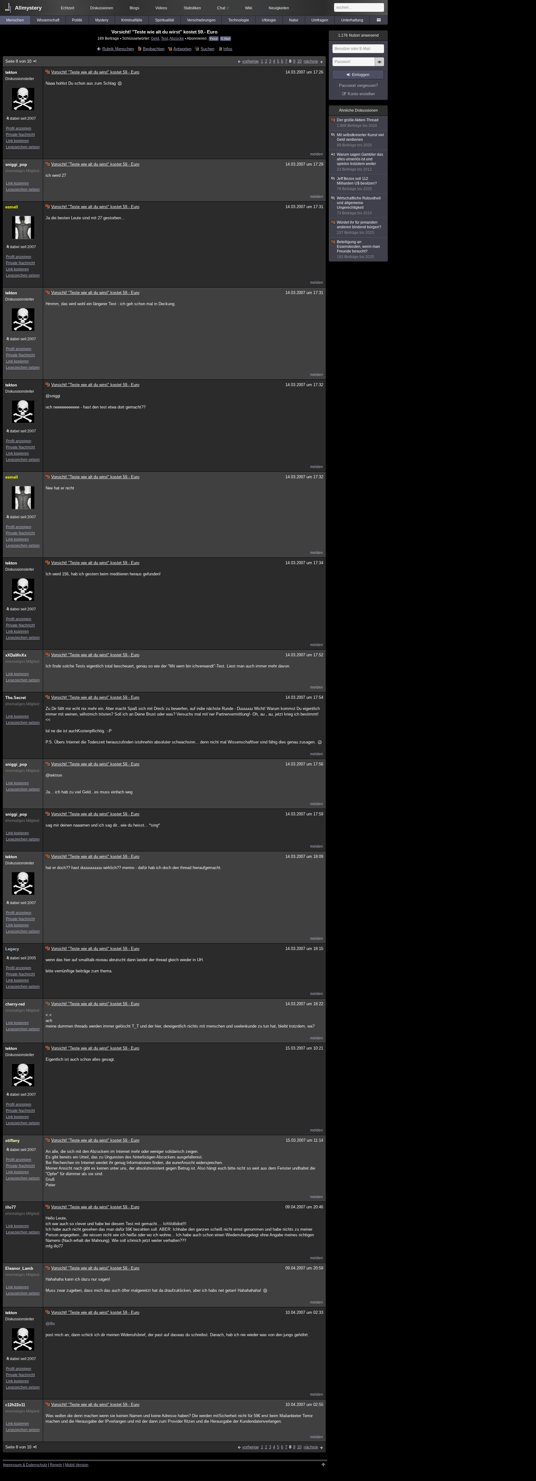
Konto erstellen (361, 93)
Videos (161, 8)
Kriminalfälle (131, 20)
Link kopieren (17, 141)
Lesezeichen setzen (23, 147)
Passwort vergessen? (358, 85)
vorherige (250, 61)
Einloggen (360, 75)
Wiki (248, 8)
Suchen (207, 49)
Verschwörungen (201, 20)
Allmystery (28, 8)
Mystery (101, 20)
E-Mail (225, 38)
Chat (223, 8)
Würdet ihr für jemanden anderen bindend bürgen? (359, 227)
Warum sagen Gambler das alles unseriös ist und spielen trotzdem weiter (360, 162)
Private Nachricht (20, 134)
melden (316, 154)
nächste (311, 61)
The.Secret (15, 697)
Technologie (238, 20)
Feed (213, 38)
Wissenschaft (48, 20)
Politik (77, 20)
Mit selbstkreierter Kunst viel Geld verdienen (360, 140)
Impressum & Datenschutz (25, 1465)
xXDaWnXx (15, 655)
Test (164, 38)
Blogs (134, 8)
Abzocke (176, 38)
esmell (11, 207)
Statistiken (192, 8)
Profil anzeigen (18, 128)
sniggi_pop (16, 164)
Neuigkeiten (279, 8)
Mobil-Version (76, 1465)
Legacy (12, 949)
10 (299, 61)
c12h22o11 (15, 1405)
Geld (155, 38)
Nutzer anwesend (358, 35)
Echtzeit (67, 8)
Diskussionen (101, 8)
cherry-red (15, 1004)
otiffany (12, 1140)
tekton (11, 72)
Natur (293, 20)
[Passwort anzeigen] (379, 65)
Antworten (182, 49)
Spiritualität (164, 20)
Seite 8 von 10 (18, 61)
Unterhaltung (352, 20)
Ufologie (269, 20)
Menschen (15, 20)
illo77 (10, 1207)
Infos (227, 49)
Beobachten (153, 49)
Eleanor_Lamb (19, 1268)
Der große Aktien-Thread (357, 123)
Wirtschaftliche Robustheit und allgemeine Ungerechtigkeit (359, 205)
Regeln (56, 1465)
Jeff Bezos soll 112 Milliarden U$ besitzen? (357, 183)
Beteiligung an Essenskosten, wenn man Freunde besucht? (358, 249)
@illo (50, 1323)
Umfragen (319, 20)
